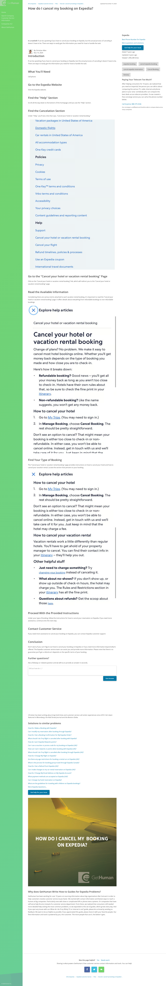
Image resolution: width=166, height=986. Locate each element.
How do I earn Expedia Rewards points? (42, 742)
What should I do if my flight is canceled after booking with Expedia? (52, 738)
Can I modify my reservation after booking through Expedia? (49, 731)
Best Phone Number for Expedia (133, 39)
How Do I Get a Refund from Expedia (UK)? (43, 766)
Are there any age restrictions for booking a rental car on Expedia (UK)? (53, 759)
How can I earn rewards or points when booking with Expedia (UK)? (52, 749)
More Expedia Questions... (37, 787)
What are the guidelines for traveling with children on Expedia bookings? (54, 783)
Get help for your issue (38, 792)
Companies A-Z (6, 24)
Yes (98, 960)
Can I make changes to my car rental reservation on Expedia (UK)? (52, 770)
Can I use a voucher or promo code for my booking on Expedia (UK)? (52, 745)
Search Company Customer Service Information (7, 18)
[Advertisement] (72, 24)
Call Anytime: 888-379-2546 (131, 104)
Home (3, 12)
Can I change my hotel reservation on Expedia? (45, 780)
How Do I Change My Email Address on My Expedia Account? (49, 773)
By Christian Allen (40, 50)
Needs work (105, 960)
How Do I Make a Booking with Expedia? (42, 728)
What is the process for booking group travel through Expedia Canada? (53, 763)
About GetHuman (7, 27)
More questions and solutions (133, 43)
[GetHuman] (9, 3)
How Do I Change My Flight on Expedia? (42, 756)
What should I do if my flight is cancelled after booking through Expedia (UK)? (56, 752)
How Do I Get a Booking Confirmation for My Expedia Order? (49, 735)
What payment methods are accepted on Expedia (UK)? (48, 776)
